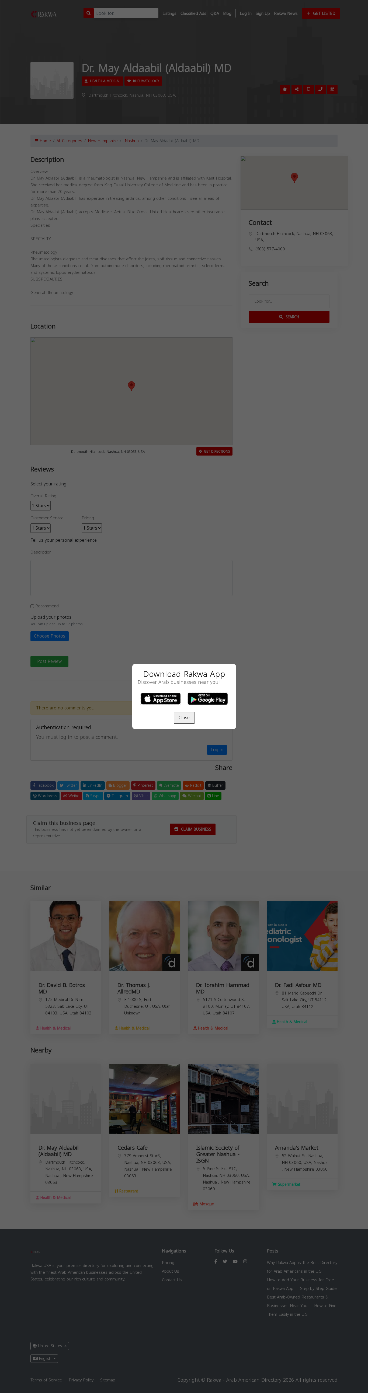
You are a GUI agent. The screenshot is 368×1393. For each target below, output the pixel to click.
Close (184, 717)
